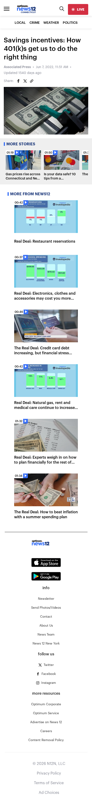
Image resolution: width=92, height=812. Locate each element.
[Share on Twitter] (25, 81)
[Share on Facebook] (18, 81)
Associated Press (17, 67)
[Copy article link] (31, 81)
